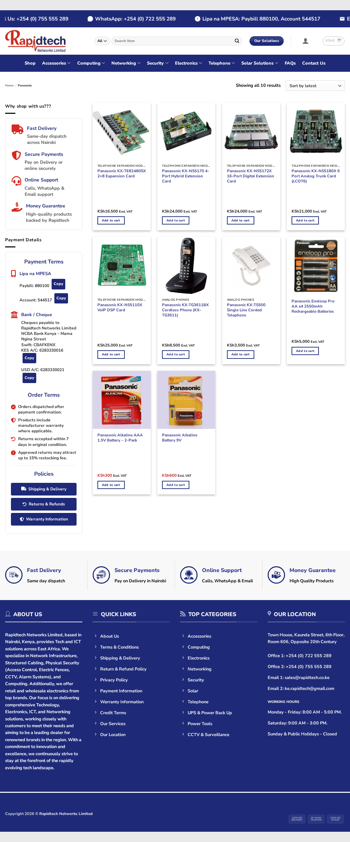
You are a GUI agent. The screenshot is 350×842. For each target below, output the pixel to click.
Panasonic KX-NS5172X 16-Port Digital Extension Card (250, 176)
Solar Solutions (257, 63)
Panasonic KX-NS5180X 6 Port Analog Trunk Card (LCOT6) (316, 176)
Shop (30, 63)
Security (155, 63)
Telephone (219, 63)
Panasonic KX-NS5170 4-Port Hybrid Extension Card (185, 176)
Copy (58, 283)
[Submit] (237, 40)
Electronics (186, 63)
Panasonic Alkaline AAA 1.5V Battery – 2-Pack (120, 438)
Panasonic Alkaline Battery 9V (179, 438)
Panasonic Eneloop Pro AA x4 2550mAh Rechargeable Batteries (313, 306)
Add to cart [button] (111, 220)
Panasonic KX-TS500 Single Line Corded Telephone (246, 310)
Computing (88, 63)
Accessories (54, 63)
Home (9, 85)
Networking (123, 63)
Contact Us (313, 63)
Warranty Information (47, 519)
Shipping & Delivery (47, 489)
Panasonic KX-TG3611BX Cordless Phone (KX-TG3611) (185, 310)
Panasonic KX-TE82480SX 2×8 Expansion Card (121, 173)
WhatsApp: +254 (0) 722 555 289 (130, 18)
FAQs (290, 63)
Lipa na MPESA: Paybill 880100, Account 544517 (256, 18)
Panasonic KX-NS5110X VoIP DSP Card (119, 307)
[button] (305, 40)
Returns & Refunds (47, 504)
